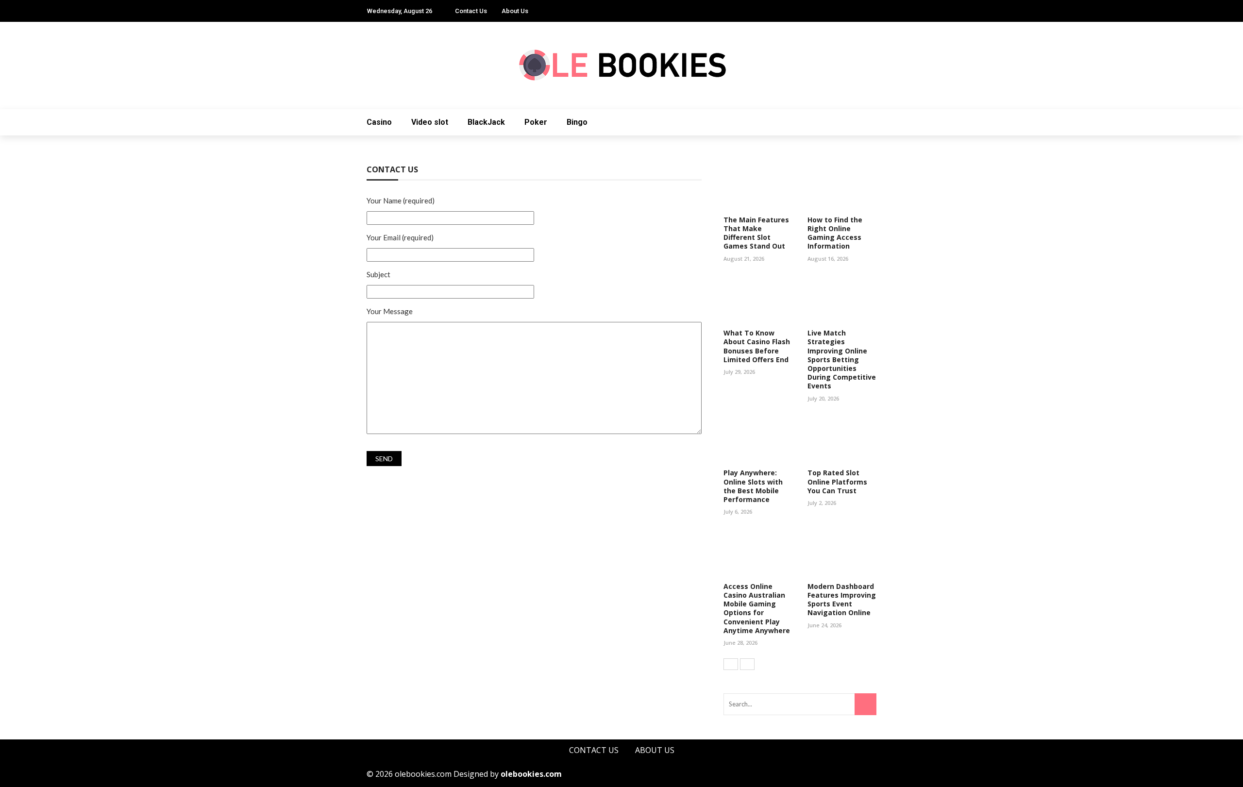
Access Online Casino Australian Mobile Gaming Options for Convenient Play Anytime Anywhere (756, 608)
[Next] (747, 664)
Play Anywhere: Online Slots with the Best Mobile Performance (753, 486)
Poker (535, 122)
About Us (515, 11)
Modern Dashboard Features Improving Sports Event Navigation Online (841, 600)
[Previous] (730, 664)
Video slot (429, 122)
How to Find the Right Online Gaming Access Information (834, 233)
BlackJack (486, 122)
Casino (379, 122)
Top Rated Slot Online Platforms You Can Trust (837, 481)
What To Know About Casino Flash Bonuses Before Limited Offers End (756, 346)
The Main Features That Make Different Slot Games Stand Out (756, 233)
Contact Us (471, 11)
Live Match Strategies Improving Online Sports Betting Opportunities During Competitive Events (841, 359)
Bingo (577, 122)
